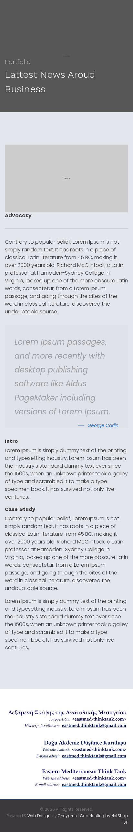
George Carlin (102, 425)
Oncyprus (67, 815)
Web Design (39, 815)
